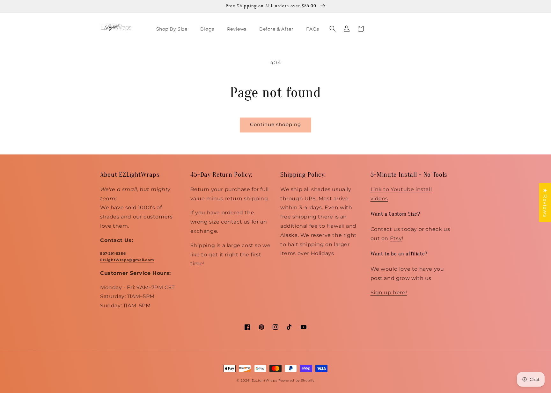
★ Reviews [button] (545, 202)
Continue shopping (275, 124)
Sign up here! (389, 292)
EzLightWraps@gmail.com (127, 260)
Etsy (396, 238)
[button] (333, 29)
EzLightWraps (264, 380)
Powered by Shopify (296, 380)
